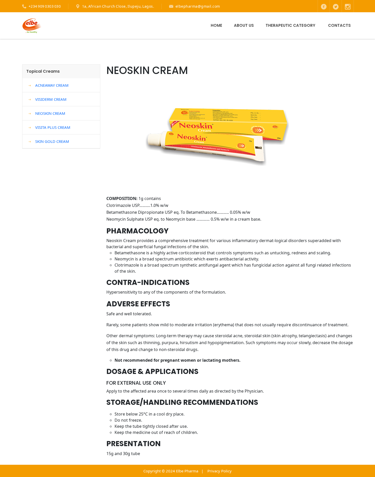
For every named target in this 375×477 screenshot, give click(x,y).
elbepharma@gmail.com (198, 6)
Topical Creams (43, 71)
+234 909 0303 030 (45, 6)
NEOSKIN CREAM (50, 113)
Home (216, 25)
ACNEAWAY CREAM (52, 85)
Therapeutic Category (290, 25)
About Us (244, 25)
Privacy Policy (219, 470)
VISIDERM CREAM (51, 99)
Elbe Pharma (187, 470)
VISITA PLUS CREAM (52, 127)
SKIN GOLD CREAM (52, 141)
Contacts (339, 25)
